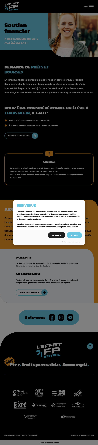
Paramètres (56, 235)
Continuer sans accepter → (72, 242)
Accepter (74, 235)
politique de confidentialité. (67, 226)
